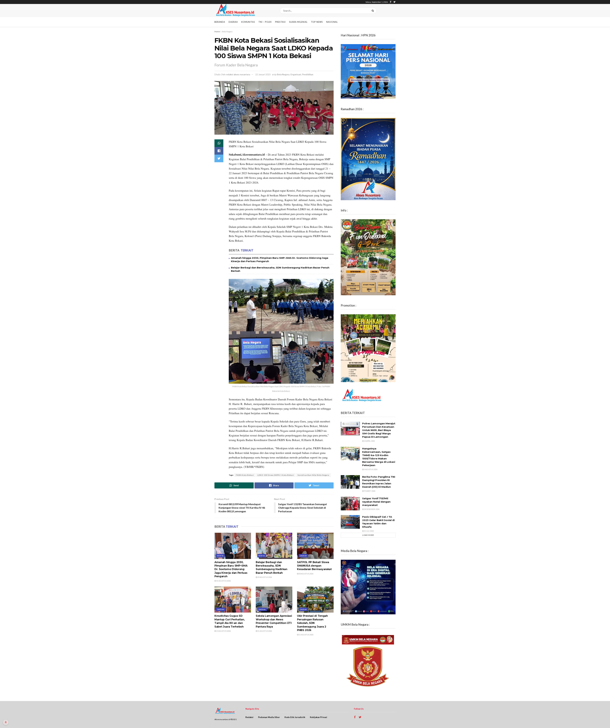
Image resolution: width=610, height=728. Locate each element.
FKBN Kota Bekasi (245, 475)
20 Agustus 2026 (305, 574)
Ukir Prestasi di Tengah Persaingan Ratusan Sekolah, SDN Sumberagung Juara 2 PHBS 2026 (312, 623)
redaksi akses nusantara (238, 74)
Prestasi (280, 22)
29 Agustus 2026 (264, 577)
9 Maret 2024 (369, 491)
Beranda (219, 22)
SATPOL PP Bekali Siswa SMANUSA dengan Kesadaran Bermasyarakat (314, 566)
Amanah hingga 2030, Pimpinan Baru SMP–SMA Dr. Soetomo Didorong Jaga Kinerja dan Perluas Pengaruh (230, 569)
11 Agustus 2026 (264, 631)
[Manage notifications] (5, 722)
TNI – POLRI (265, 22)
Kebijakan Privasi (318, 717)
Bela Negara (227, 31)
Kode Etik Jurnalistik (295, 717)
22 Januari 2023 (263, 74)
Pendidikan (307, 74)
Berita (220, 556)
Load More (368, 535)
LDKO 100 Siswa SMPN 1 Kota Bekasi (276, 475)
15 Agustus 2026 (223, 631)
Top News (317, 22)
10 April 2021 (369, 441)
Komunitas (248, 22)
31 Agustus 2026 (223, 581)
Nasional (332, 22)
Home (217, 31)
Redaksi (249, 717)
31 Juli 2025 (369, 531)
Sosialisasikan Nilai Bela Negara (313, 475)
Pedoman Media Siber (269, 717)
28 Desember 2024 (371, 509)
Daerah (233, 22)
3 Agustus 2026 (370, 469)
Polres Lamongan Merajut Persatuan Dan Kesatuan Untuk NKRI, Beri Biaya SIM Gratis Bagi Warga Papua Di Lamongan (378, 430)
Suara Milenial (298, 22)
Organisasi (295, 74)
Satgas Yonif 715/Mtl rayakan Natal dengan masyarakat (376, 502)
